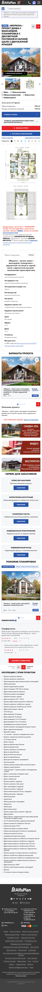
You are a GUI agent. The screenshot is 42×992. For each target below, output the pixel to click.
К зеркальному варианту (14, 73)
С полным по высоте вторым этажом (16, 872)
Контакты (35, 961)
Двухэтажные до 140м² (12, 864)
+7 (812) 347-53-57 (29, 916)
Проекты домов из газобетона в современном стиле (21, 858)
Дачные (6, 869)
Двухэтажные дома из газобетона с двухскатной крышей (20, 849)
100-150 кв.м (8, 712)
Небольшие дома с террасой (13, 794)
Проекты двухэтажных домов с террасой (17, 812)
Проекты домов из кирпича (13, 676)
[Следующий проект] (23, 667)
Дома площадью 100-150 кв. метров (16, 689)
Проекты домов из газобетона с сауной (17, 704)
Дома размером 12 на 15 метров (15, 719)
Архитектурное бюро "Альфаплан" (21, 894)
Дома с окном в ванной (12, 776)
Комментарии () (10, 97)
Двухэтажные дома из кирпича (14, 691)
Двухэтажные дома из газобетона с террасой (19, 841)
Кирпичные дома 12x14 (12, 826)
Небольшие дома (10, 684)
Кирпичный (8, 799)
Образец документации (12, 95)
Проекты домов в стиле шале (13, 784)
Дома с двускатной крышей (13, 729)
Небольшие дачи (9, 796)
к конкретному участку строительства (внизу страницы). (20, 242)
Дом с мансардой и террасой (13, 786)
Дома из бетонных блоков (13, 754)
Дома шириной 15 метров (13, 717)
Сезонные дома (9, 762)
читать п (27, 420)
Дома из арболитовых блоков (14, 744)
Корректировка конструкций (14, 941)
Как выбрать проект (13, 938)
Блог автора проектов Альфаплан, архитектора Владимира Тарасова (21, 954)
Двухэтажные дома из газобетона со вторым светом (21, 838)
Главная (5, 931)
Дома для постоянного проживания (16, 759)
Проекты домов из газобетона (14, 679)
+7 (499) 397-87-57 (29, 920)
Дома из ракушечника (11, 747)
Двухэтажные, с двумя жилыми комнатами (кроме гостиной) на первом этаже (21, 817)
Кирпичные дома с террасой (13, 789)
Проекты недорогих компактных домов (17, 737)
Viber (5, 925)
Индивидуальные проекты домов (15, 724)
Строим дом (32, 950)
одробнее (34, 420)
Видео (6, 92)
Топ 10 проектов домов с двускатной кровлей (19, 821)
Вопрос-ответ (30, 95)
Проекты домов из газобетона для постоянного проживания (20, 861)
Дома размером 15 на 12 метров (15, 722)
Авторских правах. (21, 975)
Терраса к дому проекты (12, 767)
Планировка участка (31, 941)
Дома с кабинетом (10, 779)
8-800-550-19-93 (29, 911)
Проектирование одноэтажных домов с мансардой (21, 681)
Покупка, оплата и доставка (30, 931)
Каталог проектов (15, 931)
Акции (31, 967)
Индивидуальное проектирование (21, 944)
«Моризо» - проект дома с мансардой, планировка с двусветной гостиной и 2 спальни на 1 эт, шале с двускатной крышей (16, 391)
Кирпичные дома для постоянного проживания (20, 831)
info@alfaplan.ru (9, 922)
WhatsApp (27, 922)
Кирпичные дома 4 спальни (13, 833)
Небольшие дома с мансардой (14, 801)
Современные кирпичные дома (14, 836)
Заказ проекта (34, 947)
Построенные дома (10, 961)
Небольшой (8, 806)
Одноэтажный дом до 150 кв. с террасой (17, 791)
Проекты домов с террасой (13, 781)
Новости (11, 964)
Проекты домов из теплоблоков (15, 749)
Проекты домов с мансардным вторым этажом (20, 727)
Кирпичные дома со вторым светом (16, 828)
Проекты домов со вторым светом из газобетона (20, 853)
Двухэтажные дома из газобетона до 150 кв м (19, 843)
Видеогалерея (21, 961)
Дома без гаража (9, 732)
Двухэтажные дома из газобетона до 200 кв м (19, 846)
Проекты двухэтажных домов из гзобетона (18, 701)
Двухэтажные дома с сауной (13, 709)
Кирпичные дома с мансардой (14, 694)
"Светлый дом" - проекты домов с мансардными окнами (20, 770)
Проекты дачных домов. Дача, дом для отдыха (19, 764)
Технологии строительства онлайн (15, 958)
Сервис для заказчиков (21, 474)
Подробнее (11, 381)
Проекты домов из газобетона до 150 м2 (17, 707)
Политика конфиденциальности (18, 967)
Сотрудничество (21, 964)
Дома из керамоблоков (12, 757)
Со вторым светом (10, 739)
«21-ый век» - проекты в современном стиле (19, 734)
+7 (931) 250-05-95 (29, 912)
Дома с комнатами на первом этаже (16, 774)
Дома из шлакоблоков (11, 752)
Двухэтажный (8, 814)
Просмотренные (11, 950)
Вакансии (30, 964)
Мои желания (22, 950)
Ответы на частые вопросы (29, 934)
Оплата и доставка (19, 92)
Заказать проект (22, 128)
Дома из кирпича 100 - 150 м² (14, 699)
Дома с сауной (9, 742)
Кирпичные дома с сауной (13, 696)
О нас (29, 961)
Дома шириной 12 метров (13, 714)
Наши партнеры (32, 958)
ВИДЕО (20, 231)
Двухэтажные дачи (10, 809)
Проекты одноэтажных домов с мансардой (18, 867)
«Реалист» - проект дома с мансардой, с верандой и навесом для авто (16, 604)
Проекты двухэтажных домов (14, 686)
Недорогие (7, 804)
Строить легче (8, 227)
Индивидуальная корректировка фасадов (16, 947)
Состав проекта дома (10, 233)
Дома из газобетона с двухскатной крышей (18, 855)
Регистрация (26, 902)
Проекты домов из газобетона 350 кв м (17, 823)
